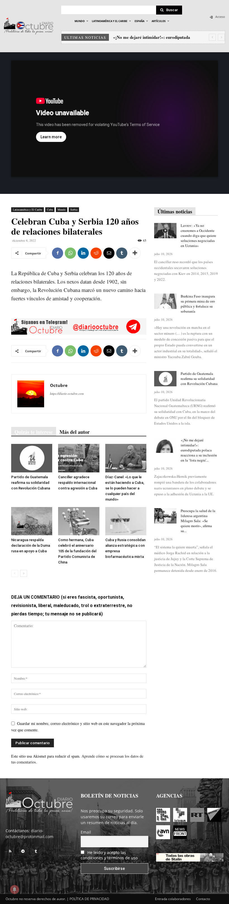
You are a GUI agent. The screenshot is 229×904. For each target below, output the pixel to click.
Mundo (62, 209)
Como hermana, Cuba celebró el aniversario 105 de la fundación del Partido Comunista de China (77, 551)
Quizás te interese (34, 432)
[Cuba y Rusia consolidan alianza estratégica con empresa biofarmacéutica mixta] (125, 521)
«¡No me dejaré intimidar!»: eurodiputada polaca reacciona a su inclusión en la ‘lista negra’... (199, 450)
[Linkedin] (83, 253)
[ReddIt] (96, 253)
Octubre (59, 385)
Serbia (73, 209)
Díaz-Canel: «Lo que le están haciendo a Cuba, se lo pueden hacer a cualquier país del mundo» (124, 488)
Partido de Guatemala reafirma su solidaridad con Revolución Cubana (30, 482)
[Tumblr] (121, 253)
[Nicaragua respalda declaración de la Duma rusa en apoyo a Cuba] (31, 521)
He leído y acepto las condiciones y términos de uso (109, 855)
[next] (221, 37)
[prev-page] (14, 573)
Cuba (50, 209)
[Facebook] (57, 253)
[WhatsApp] (70, 253)
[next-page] (23, 573)
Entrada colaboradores (173, 898)
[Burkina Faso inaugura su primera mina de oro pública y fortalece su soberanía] (165, 301)
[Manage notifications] (14, 889)
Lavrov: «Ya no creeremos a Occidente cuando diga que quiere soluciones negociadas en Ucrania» (198, 235)
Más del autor (74, 432)
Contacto (203, 898)
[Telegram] (22, 851)
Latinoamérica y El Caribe (27, 209)
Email (86, 832)
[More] (135, 253)
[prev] (212, 37)
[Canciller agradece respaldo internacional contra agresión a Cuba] (78, 458)
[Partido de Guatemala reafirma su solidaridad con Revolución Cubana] (31, 458)
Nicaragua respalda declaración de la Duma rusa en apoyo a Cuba (30, 545)
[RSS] (10, 851)
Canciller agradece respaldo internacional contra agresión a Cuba (77, 482)
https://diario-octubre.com (67, 393)
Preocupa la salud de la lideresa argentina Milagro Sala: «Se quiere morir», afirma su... (198, 520)
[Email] (109, 253)
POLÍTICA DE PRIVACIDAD (89, 898)
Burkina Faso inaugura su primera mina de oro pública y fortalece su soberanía (198, 304)
